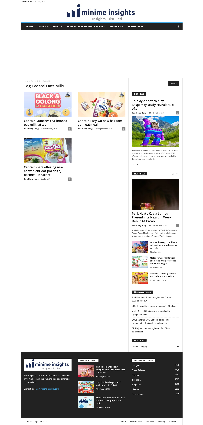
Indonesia (136, 380)
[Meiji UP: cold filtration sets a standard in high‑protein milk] (86, 402)
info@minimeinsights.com (47, 389)
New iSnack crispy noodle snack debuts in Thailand (163, 275)
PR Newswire (135, 26)
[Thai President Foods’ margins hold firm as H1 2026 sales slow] (86, 371)
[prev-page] (133, 164)
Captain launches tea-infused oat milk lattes (45, 123)
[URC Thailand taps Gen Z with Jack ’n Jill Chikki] (86, 387)
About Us (123, 421)
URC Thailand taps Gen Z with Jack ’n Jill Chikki (154, 306)
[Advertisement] (102, 54)
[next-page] (137, 164)
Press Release (138, 370)
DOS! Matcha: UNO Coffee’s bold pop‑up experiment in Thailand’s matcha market (151, 321)
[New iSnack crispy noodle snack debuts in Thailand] (140, 278)
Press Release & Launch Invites (86, 26)
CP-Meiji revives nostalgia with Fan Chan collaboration (151, 330)
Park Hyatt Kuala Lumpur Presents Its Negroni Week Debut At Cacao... (151, 217)
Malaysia (136, 365)
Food (56, 26)
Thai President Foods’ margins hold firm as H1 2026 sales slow (153, 299)
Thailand (135, 375)
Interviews (116, 26)
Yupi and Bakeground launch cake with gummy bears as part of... (164, 245)
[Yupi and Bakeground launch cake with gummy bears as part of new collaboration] (140, 247)
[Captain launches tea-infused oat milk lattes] (48, 104)
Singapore (136, 384)
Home (29, 26)
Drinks (42, 26)
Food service (138, 394)
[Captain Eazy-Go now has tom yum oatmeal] (101, 104)
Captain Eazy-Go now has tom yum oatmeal (100, 123)
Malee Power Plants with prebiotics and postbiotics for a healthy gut (163, 260)
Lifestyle (135, 389)
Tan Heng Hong (31, 128)
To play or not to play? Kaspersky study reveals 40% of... (153, 105)
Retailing (161, 421)
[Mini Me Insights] (102, 12)
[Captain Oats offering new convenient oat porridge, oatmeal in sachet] (48, 150)
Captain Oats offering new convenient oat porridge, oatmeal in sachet (43, 171)
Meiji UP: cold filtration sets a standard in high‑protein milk (151, 313)
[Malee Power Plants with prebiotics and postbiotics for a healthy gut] (140, 262)
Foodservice (174, 421)
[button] (177, 26)
